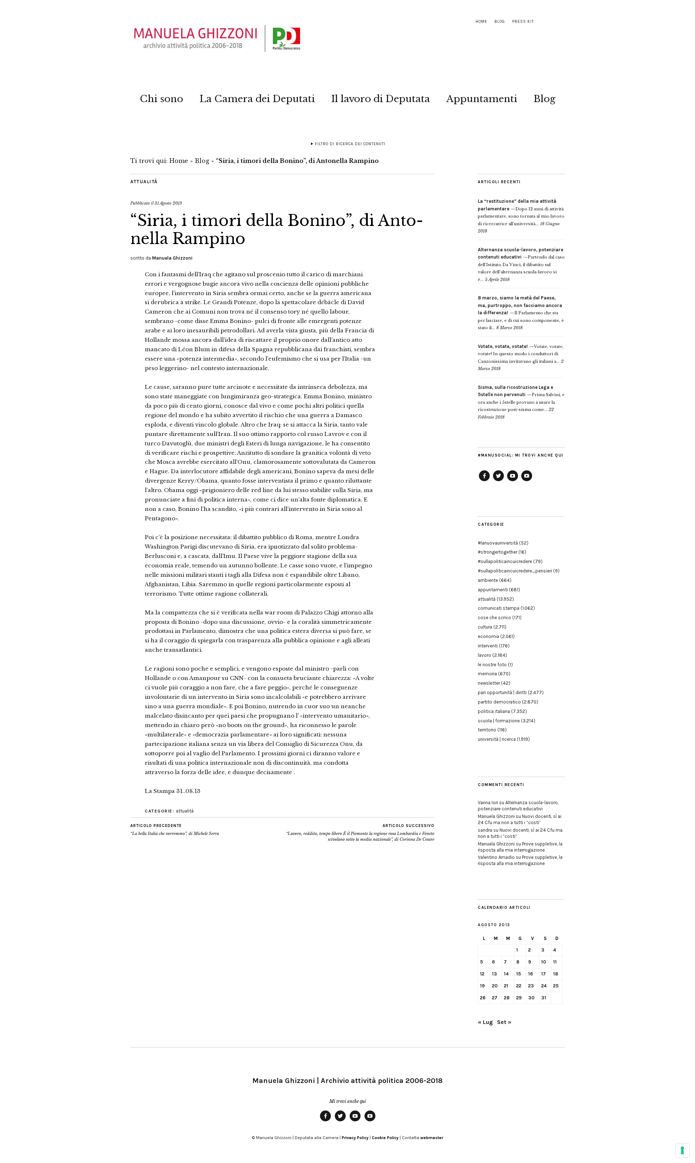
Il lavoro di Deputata (380, 99)
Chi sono (161, 99)
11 (555, 962)
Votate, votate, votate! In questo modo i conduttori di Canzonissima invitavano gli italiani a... (521, 354)
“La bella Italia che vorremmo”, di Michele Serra (174, 829)
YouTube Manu (512, 480)
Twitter (498, 480)
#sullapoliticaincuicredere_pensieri (515, 571)
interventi (488, 645)
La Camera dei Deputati (257, 99)
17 (543, 974)
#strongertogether (497, 552)
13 (494, 974)
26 (482, 997)
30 (531, 997)
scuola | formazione (499, 720)
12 (482, 974)
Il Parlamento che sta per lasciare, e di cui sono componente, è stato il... (521, 312)
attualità (144, 181)
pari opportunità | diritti (502, 692)
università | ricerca (497, 739)
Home (481, 21)
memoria (487, 673)
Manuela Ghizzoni (172, 258)
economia (488, 636)
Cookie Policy (385, 1137)
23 (531, 985)
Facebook (484, 480)
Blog (499, 21)
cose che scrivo (494, 617)
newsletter (489, 683)
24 (544, 985)
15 (518, 974)
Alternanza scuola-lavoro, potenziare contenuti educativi (518, 805)
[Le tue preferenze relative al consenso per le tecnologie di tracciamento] (682, 1150)
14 (506, 974)
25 (556, 985)
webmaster (431, 1137)
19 (482, 985)
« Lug (485, 1022)
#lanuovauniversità (498, 543)
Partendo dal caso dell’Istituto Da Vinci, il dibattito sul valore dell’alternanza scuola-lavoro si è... (521, 264)
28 (507, 997)
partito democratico (499, 702)
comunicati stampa (498, 608)
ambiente (488, 580)
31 (543, 997)
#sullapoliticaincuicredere (505, 561)
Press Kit (523, 21)
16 (530, 974)
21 (506, 985)
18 (555, 974)
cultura (485, 627)
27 (494, 997)
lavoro (484, 655)
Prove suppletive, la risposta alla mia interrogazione (520, 847)
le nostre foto (492, 664)
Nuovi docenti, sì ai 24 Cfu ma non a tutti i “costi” (519, 819)
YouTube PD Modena (526, 480)
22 (518, 985)
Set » (504, 1022)
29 (519, 997)
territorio (487, 729)
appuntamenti (493, 589)
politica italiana (494, 711)
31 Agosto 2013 (168, 203)
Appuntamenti (481, 99)
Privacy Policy (355, 1137)
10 (543, 962)
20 (495, 985)
